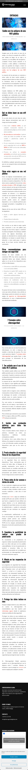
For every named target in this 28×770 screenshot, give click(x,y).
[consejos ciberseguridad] (14, 312)
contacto (21, 667)
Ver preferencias (14, 764)
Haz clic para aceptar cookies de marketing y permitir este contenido (14, 740)
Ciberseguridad (19, 36)
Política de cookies (9, 768)
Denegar (14, 760)
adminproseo (14, 38)
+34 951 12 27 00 (6, 716)
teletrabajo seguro (7, 611)
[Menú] (24, 5)
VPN (3, 418)
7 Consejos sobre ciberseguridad (14, 321)
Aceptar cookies (14, 756)
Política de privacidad (18, 768)
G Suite (11, 496)
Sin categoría (18, 325)
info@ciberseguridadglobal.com (9, 719)
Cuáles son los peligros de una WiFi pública (14, 32)
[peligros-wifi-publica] (14, 23)
